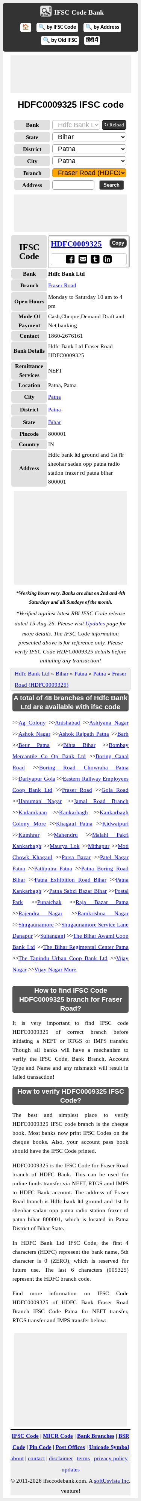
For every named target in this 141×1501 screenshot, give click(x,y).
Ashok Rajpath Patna (84, 734)
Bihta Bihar (79, 745)
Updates (95, 624)
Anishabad (67, 723)
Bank (32, 125)
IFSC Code (25, 1436)
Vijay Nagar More (55, 969)
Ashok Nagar (34, 734)
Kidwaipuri (115, 824)
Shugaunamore (36, 925)
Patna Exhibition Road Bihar (71, 880)
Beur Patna (34, 745)
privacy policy (111, 1458)
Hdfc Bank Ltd (32, 674)
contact (36, 1458)
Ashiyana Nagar (109, 723)
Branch (32, 173)
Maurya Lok (64, 846)
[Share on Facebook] (70, 259)
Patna (54, 397)
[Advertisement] (71, 74)
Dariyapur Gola (36, 779)
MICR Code (58, 1436)
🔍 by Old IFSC (60, 40)
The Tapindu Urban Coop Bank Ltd (63, 958)
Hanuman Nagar (40, 801)
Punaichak (49, 902)
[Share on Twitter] (95, 259)
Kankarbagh (73, 812)
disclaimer (61, 1458)
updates (71, 1470)
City (32, 161)
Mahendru (66, 835)
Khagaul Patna (74, 824)
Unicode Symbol (109, 1447)
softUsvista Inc (111, 1481)
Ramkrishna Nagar (103, 913)
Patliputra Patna (53, 869)
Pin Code (40, 1447)
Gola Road (115, 790)
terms (83, 1458)
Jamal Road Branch (101, 801)
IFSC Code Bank (79, 12)
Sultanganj (52, 936)
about (17, 1458)
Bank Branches (95, 1436)
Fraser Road (62, 285)
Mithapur (98, 846)
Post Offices (70, 1447)
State (32, 137)
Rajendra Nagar (40, 913)
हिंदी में (92, 40)
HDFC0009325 (76, 243)
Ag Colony (32, 723)
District (32, 149)
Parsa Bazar (76, 857)
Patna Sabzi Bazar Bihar (78, 891)
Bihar (54, 422)
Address (32, 185)
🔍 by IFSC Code (57, 27)
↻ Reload (114, 125)
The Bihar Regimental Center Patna (86, 947)
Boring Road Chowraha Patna (84, 768)
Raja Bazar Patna (102, 902)
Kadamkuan (32, 812)
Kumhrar (28, 835)
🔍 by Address (102, 27)
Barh (123, 734)
